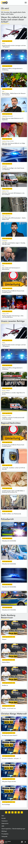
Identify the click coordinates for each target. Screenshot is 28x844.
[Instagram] (12, 812)
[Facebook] (9, 812)
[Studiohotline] (22, 812)
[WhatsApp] (6, 812)
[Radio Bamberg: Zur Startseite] (12, 2)
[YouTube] (16, 812)
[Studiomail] (19, 812)
